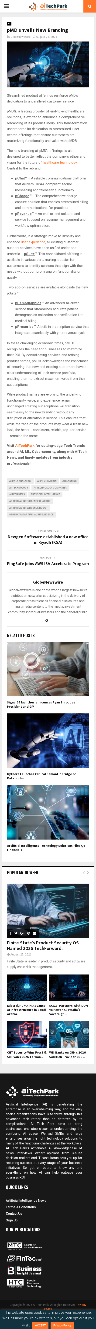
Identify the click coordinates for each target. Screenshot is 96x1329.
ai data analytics (20, 481)
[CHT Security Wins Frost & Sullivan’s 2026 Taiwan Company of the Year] (27, 1034)
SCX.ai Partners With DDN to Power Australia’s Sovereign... (68, 1010)
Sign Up (11, 1220)
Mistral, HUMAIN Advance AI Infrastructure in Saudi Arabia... (26, 1010)
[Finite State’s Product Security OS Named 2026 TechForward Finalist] (48, 911)
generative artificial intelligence (31, 514)
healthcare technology (60, 162)
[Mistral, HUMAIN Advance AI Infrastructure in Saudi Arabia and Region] (27, 987)
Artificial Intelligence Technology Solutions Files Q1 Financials (46, 848)
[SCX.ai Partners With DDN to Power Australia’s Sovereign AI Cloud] (69, 987)
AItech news (17, 494)
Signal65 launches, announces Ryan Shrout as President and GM (41, 704)
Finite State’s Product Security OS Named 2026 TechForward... (43, 945)
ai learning (69, 481)
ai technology (18, 487)
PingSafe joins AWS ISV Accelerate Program (48, 563)
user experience (33, 242)
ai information (47, 481)
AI (9, 23)
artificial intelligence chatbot (30, 501)
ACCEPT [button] (40, 1325)
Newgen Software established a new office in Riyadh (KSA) (48, 540)
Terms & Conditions (21, 1207)
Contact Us (14, 1213)
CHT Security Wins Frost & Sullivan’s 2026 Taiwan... (27, 1054)
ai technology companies (50, 487)
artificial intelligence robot (28, 508)
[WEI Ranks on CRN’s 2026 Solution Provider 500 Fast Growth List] (69, 1034)
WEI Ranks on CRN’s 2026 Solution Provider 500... (67, 1054)
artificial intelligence (45, 494)
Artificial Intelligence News (26, 1200)
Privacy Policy (62, 1325)
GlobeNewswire (21, 36)
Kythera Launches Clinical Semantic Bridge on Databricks (41, 776)
